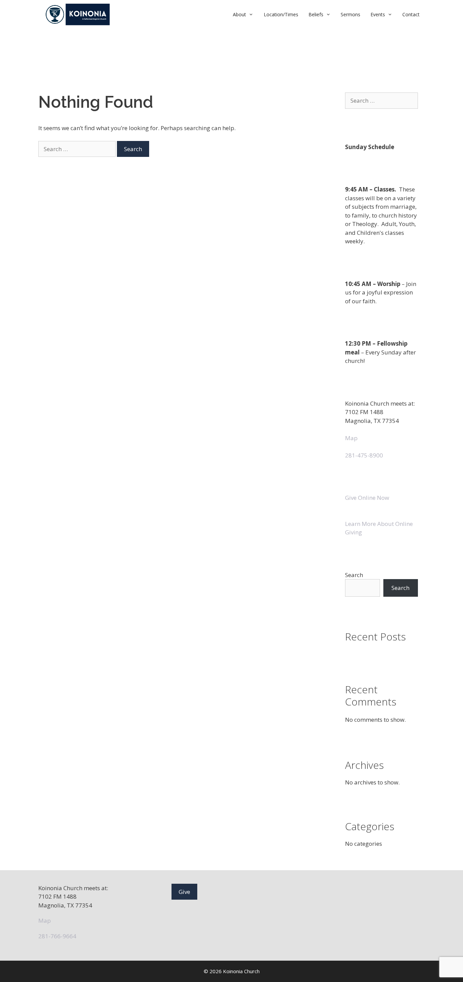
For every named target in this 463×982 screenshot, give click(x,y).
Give (184, 892)
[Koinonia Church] (78, 14)
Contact (411, 14)
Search (354, 575)
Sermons (350, 14)
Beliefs (315, 14)
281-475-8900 (364, 455)
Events (377, 14)
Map (351, 438)
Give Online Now (367, 498)
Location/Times (281, 14)
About (239, 14)
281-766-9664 (57, 936)
